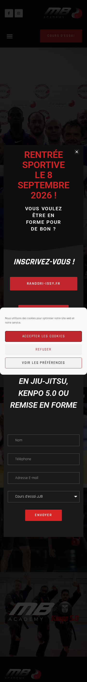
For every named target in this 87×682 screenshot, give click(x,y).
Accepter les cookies (43, 336)
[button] (77, 152)
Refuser (43, 349)
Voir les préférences (43, 362)
